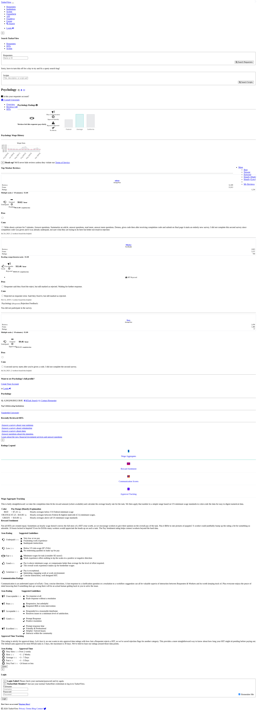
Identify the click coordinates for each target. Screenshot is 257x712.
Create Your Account (10, 384)
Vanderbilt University (10, 413)
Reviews (12, 107)
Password (7, 692)
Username (7, 686)
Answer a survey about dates (13, 431)
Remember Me (247, 694)
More (240, 167)
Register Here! (24, 704)
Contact (39, 708)
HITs (8, 46)
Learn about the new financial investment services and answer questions (31, 437)
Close (4, 666)
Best (245, 170)
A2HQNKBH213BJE (13, 400)
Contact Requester (48, 400)
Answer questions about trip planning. (17, 434)
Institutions (11, 9)
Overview (10, 104)
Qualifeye (10, 19)
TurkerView (6, 2)
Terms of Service (62, 162)
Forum (9, 21)
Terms (28, 708)
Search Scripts (247, 82)
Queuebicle (11, 14)
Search (11, 23)
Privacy (22, 708)
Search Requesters (245, 62)
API (8, 16)
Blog (34, 708)
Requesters (11, 7)
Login (9, 28)
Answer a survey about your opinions (17, 425)
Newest (247, 172)
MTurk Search (31, 400)
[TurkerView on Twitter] (45, 708)
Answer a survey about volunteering (16, 428)
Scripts (9, 11)
